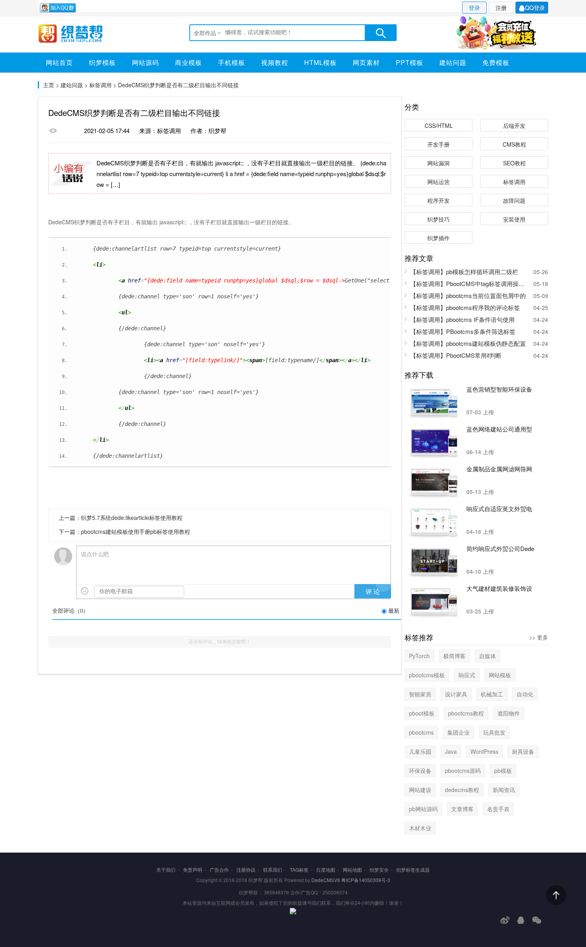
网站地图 (352, 869)
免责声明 (192, 869)
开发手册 (438, 144)
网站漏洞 (438, 163)
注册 (501, 8)
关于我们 (165, 869)
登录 (474, 8)
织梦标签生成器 (413, 869)
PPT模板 (409, 62)
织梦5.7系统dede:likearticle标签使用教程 (132, 518)
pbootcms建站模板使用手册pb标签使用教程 (135, 531)
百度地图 (325, 869)
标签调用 (100, 85)
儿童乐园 (420, 751)
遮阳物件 (509, 713)
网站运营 (438, 182)
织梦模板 (102, 62)
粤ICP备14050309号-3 (365, 879)
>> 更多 (538, 637)
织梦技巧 (438, 219)
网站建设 (420, 790)
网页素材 (366, 62)
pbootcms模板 (427, 675)
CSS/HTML (439, 125)
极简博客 (454, 656)
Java (451, 751)
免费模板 (495, 62)
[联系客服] (520, 920)
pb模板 (503, 770)
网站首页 (59, 62)
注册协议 (246, 869)
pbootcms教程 (466, 713)
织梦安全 (379, 869)
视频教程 (274, 62)
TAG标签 (299, 869)
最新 (393, 611)
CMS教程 (514, 144)
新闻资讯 (504, 790)
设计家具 (456, 694)
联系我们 (272, 869)
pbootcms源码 (463, 770)
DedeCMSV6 (325, 879)
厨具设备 (523, 751)
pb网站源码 (423, 809)
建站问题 (452, 62)
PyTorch (419, 656)
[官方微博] (504, 920)
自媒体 (487, 656)
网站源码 (145, 62)
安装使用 (514, 219)
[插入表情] (84, 591)
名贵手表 (498, 809)
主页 (48, 85)
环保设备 (420, 770)
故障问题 (514, 200)
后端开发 (514, 125)
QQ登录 (535, 8)
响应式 (466, 675)
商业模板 (188, 62)
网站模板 (500, 675)
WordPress (484, 751)
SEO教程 (514, 163)
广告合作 (219, 869)
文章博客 (462, 809)
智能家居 (420, 694)
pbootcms (421, 732)
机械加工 (492, 694)
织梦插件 (438, 238)
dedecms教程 (462, 790)
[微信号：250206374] (536, 920)
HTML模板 (320, 62)
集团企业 (458, 732)
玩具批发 (494, 732)
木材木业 (420, 828)
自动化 (525, 694)
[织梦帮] (79, 33)
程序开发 (438, 200)
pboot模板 (422, 713)
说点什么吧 (95, 554)
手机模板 (231, 62)
